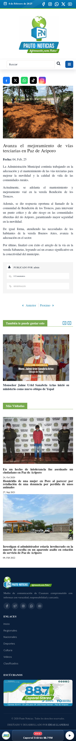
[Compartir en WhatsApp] (24, 80)
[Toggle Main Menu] (69, 64)
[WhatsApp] (56, 4)
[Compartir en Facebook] (6, 80)
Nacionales (10, 637)
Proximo (45, 305)
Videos (8, 657)
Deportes (9, 643)
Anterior (31, 305)
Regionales (20, 286)
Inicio (7, 624)
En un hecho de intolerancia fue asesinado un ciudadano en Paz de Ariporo (38, 471)
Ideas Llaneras (58, 724)
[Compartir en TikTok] (33, 80)
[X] (63, 4)
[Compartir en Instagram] (42, 80)
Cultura (8, 650)
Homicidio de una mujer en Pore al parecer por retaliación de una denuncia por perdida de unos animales (38, 484)
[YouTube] (69, 4)
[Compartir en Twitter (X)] (15, 80)
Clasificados (11, 663)
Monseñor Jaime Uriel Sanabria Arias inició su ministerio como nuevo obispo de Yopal (36, 387)
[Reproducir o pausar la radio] (69, 735)
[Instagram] (50, 4)
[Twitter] (15, 606)
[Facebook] (43, 4)
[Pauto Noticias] (39, 34)
